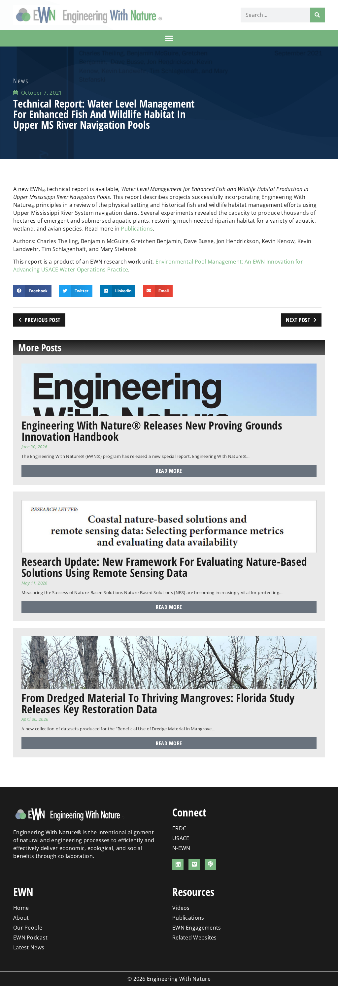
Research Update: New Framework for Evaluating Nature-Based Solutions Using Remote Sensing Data (164, 567)
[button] (169, 38)
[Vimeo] (194, 864)
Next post (298, 320)
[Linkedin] (178, 864)
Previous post (42, 320)
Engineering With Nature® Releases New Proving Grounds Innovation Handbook (151, 431)
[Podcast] (210, 864)
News (20, 80)
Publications (137, 228)
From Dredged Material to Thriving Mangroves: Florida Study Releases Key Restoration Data (157, 703)
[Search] (317, 15)
